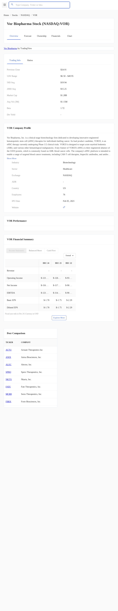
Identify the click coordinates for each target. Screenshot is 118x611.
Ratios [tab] (30, 60)
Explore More (59, 318)
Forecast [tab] (27, 36)
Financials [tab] (55, 36)
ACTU (9, 350)
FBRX (8, 402)
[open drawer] (4, 5)
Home (6, 15)
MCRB (9, 394)
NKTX (9, 379)
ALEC (8, 364)
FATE (8, 387)
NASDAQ (25, 15)
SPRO (8, 372)
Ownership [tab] (41, 36)
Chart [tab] (69, 36)
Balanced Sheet (35, 250)
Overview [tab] (14, 36)
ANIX (8, 357)
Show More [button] (11, 158)
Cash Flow (51, 250)
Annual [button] (68, 255)
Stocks (15, 15)
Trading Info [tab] (15, 60)
